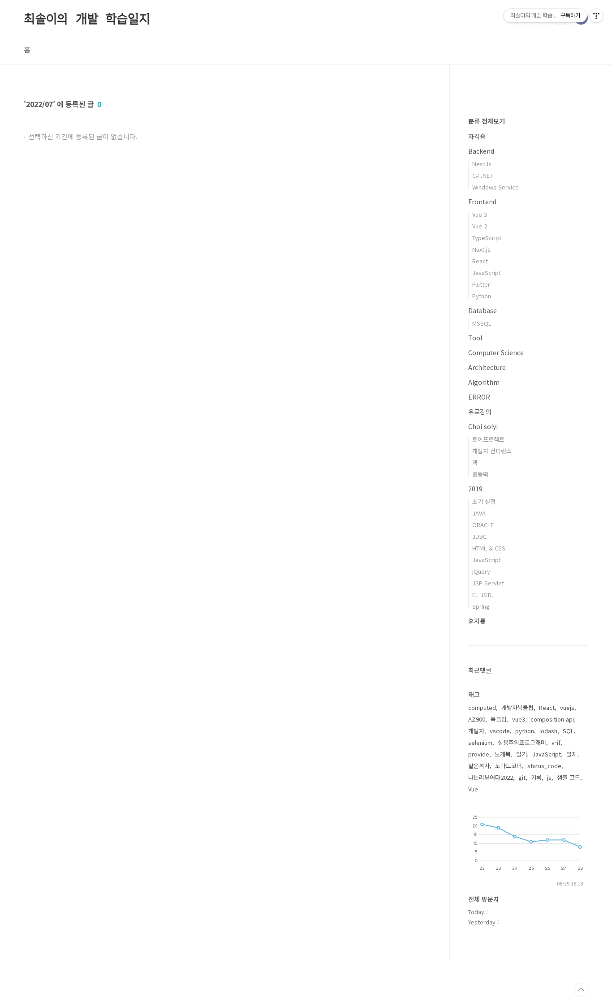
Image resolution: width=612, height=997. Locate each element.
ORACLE (483, 524)
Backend (481, 150)
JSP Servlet (488, 583)
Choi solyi (483, 426)
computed (482, 707)
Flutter (481, 284)
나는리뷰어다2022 (490, 777)
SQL (568, 730)
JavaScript (486, 272)
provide (478, 754)
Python (481, 296)
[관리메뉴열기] (596, 15)
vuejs (567, 707)
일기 (521, 754)
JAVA (479, 513)
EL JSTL (482, 594)
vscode (500, 730)
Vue (473, 789)
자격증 (477, 136)
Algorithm (484, 382)
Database (482, 310)
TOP (581, 990)
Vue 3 (479, 214)
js (549, 777)
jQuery (481, 571)
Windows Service (495, 187)
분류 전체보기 (486, 120)
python (524, 730)
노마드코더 (508, 765)
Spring (481, 606)
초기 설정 (484, 501)
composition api (552, 719)
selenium (480, 742)
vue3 (518, 719)
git (522, 777)
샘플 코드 (568, 777)
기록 (536, 777)
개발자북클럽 (517, 707)
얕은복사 (479, 765)
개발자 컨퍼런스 (492, 451)
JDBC (479, 536)
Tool (475, 337)
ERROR (479, 396)
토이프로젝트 (488, 439)
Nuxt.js (481, 249)
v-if (556, 742)
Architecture (487, 367)
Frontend (482, 201)
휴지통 (477, 620)
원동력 (480, 474)
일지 (571, 754)
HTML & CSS (488, 548)
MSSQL (481, 323)
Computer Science (496, 352)
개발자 (476, 730)
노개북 (503, 754)
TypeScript (486, 237)
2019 (475, 488)
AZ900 (476, 719)
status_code (544, 765)
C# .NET (482, 175)
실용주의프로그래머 (522, 742)
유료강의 (479, 411)
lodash (548, 730)
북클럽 (499, 719)
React (480, 261)
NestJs (481, 163)
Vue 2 (479, 226)
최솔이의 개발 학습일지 (87, 17)
